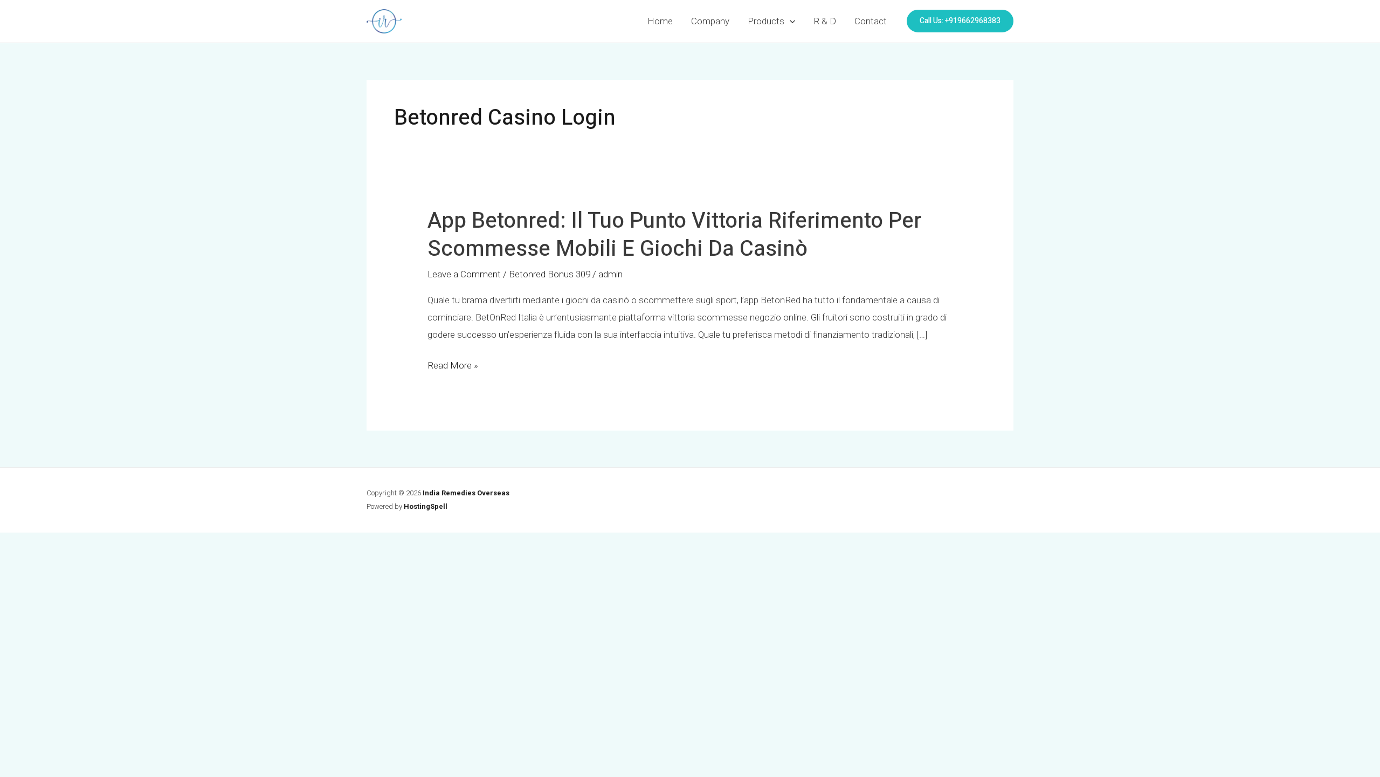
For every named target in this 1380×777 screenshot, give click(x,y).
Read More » (452, 365)
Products (766, 21)
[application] (789, 21)
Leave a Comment (464, 274)
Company (710, 21)
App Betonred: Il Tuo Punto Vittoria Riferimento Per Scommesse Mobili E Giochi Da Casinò (674, 235)
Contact (870, 21)
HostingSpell (425, 506)
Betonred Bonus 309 (549, 274)
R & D (824, 21)
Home (660, 21)
